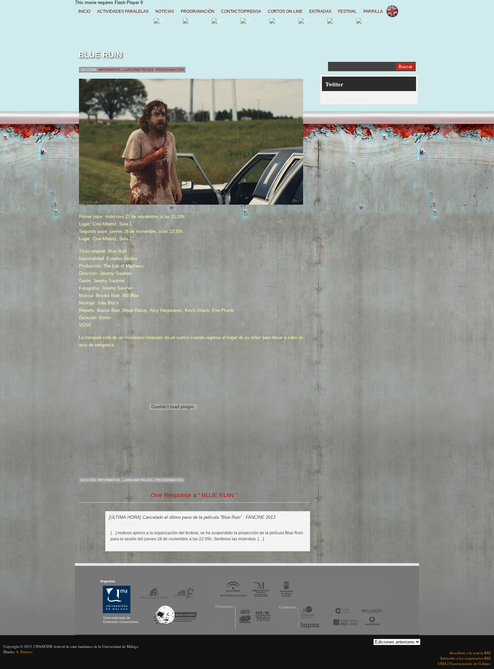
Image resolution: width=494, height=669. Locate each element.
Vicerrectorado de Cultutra (470, 663)
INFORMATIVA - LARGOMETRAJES (126, 70)
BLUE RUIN (100, 54)
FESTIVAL (347, 11)
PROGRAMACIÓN (197, 11)
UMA (443, 663)
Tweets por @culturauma (346, 100)
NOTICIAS (164, 11)
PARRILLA (373, 11)
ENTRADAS (320, 11)
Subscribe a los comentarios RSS (465, 658)
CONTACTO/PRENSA (241, 11)
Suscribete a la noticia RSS (470, 652)
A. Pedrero (24, 651)
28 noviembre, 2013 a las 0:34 (138, 524)
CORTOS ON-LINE (285, 11)
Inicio (84, 11)
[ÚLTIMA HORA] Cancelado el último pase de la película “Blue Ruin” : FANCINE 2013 (192, 517)
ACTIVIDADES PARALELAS (123, 11)
